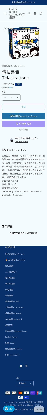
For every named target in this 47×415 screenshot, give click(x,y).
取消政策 (25, 409)
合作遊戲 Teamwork (13, 319)
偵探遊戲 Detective (13, 313)
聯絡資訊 (16, 409)
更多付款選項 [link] (23, 130)
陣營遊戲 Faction (12, 302)
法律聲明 (33, 409)
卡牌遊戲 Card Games (14, 307)
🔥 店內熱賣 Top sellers (15, 260)
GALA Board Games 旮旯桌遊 (20, 402)
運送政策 (38, 405)
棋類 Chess (10, 343)
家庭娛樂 (9, 296)
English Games (11, 337)
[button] (5, 13)
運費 (10, 88)
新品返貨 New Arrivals (14, 254)
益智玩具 (9, 325)
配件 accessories (12, 355)
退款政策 (21, 405)
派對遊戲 (9, 290)
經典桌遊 (9, 266)
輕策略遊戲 (10, 278)
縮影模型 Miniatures (13, 349)
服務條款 (30, 405)
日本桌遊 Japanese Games (16, 331)
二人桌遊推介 (11, 272)
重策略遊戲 (10, 284)
